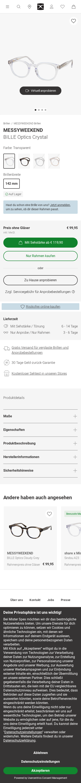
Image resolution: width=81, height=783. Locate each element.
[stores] (29, 7)
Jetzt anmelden (60, 205)
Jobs (50, 600)
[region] (40, 539)
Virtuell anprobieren (43, 90)
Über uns (16, 600)
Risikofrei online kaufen (43, 306)
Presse (66, 600)
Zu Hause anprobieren (40, 280)
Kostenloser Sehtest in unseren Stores (39, 373)
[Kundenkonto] (51, 7)
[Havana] (54, 161)
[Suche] (18, 7)
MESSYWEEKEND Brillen (27, 123)
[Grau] (24, 161)
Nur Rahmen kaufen (40, 256)
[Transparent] (9, 161)
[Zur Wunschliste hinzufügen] (73, 21)
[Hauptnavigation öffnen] (7, 7)
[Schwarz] (39, 161)
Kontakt (35, 600)
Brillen (6, 123)
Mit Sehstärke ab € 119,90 (44, 242)
